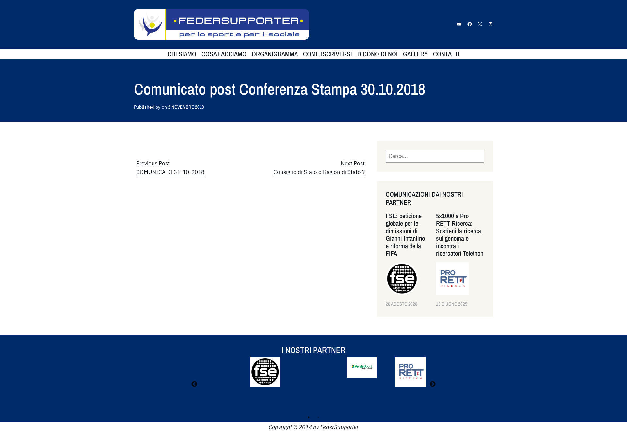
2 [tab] (318, 417)
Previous (194, 384)
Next (432, 384)
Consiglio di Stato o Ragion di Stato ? (319, 172)
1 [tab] (308, 417)
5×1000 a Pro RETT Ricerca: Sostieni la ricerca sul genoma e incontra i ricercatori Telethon (459, 234)
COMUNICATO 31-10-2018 (170, 172)
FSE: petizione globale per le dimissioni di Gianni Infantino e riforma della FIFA (405, 234)
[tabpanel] (313, 376)
